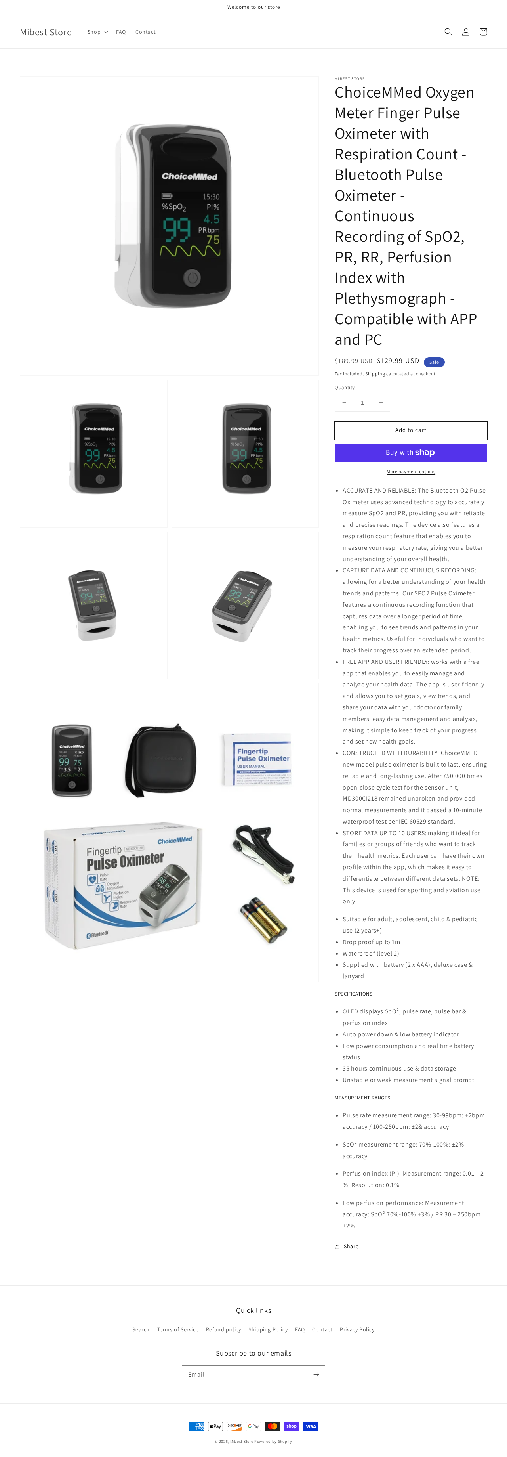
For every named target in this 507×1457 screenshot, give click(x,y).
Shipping (375, 374)
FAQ (300, 1329)
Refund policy (223, 1329)
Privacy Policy (357, 1329)
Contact (322, 1329)
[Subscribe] (316, 1374)
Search (141, 1329)
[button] (448, 31)
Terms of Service (178, 1329)
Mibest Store (241, 1441)
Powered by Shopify (273, 1441)
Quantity (345, 387)
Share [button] (351, 1246)
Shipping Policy (268, 1329)
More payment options (411, 471)
